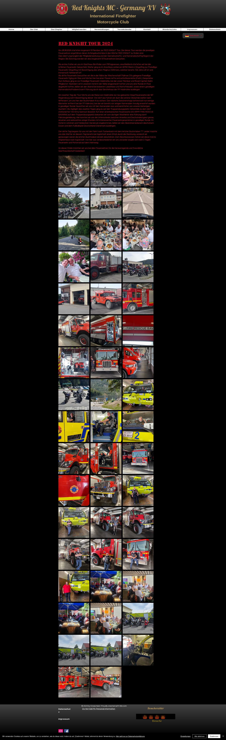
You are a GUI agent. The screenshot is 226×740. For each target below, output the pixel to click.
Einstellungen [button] (186, 736)
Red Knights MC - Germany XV (114, 7)
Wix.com (123, 706)
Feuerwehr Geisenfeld (77, 67)
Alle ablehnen (199, 736)
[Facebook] (66, 731)
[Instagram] (60, 731)
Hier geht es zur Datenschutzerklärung (130, 736)
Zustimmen (214, 736)
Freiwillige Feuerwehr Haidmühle (95, 81)
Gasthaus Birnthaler (93, 64)
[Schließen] (223, 736)
